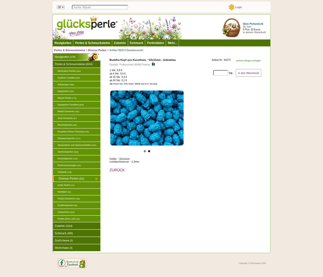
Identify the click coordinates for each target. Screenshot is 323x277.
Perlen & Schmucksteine (69, 50)
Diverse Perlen (97, 50)
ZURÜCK (117, 170)
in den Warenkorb (248, 72)
